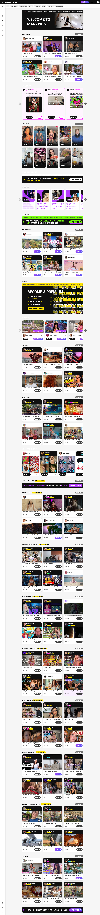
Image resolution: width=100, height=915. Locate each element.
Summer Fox (29, 548)
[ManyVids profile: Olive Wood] (45, 652)
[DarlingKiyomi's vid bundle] (56, 326)
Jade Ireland (29, 234)
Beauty (43, 6)
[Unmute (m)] (38, 111)
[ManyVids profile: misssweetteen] (45, 549)
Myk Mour (70, 520)
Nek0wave (49, 600)
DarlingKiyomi (53, 335)
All (7, 6)
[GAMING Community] (72, 196)
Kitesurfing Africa (28, 272)
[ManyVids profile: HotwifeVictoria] (66, 425)
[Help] (2, 912)
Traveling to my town (29, 823)
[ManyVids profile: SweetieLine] (45, 860)
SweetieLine (50, 860)
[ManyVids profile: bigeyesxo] (24, 520)
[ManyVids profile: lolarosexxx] (45, 257)
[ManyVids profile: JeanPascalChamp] (24, 373)
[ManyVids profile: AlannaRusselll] (24, 808)
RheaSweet (70, 779)
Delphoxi (28, 453)
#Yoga (58, 204)
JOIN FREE (75, 180)
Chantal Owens (50, 831)
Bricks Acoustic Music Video (52, 53)
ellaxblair (70, 372)
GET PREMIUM (35, 308)
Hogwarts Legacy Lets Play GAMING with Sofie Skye (38, 615)
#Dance (62, 203)
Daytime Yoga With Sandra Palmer (75, 272)
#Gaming (68, 203)
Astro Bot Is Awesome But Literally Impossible (36, 76)
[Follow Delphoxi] (37, 474)
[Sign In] (2, 39)
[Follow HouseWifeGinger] (73, 474)
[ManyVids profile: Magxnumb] (42, 453)
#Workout (54, 204)
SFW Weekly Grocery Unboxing (74, 416)
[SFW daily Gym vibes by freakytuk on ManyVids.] (27, 158)
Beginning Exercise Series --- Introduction (35, 587)
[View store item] (28, 462)
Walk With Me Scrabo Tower (31, 249)
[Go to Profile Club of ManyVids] (24, 90)
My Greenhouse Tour (50, 823)
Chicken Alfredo (27, 667)
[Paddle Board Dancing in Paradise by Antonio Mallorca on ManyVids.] (40, 136)
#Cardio (53, 208)
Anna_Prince (71, 401)
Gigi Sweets (71, 652)
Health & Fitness (23, 6)
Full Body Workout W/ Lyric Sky (74, 53)
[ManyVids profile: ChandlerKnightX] (45, 884)
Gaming (30, 6)
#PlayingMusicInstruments (43, 206)
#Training (60, 206)
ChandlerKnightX (51, 883)
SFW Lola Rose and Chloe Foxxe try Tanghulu (57, 272)
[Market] (2, 25)
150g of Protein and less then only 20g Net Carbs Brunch (61, 364)
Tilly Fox (70, 756)
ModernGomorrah (30, 425)
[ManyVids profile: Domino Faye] (66, 497)
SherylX (70, 572)
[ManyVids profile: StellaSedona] (24, 335)
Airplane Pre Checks (29, 847)
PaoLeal (49, 571)
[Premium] (2, 908)
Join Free (75, 910)
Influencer (49, 6)
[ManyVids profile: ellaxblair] (66, 373)
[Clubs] (2, 16)
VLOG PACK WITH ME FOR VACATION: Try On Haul (59, 898)
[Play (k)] (27, 111)
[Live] (2, 20)
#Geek (74, 204)
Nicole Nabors (29, 704)
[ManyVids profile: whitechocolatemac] (45, 520)
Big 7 (45, 795)
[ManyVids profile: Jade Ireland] (24, 234)
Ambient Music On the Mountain (32, 535)
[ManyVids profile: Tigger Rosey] (45, 38)
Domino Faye (71, 496)
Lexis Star (28, 756)
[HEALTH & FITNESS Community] (58, 196)
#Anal (28, 203)
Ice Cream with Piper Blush (52, 691)
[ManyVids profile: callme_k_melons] (24, 652)
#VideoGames (69, 206)
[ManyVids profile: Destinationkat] (45, 808)
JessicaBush (71, 675)
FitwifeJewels (29, 571)
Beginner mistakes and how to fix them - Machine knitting (40, 795)
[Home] (2, 6)
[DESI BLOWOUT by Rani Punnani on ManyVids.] (27, 136)
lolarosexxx (50, 256)
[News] (2, 30)
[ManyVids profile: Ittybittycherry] (24, 349)
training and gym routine (51, 587)
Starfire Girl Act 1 (49, 388)
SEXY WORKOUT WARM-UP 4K (32, 416)
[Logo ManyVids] (11, 2)
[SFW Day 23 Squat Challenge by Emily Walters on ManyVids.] (52, 136)
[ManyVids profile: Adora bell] (66, 728)
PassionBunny (29, 860)
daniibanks (50, 62)
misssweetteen (50, 548)
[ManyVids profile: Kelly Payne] (24, 728)
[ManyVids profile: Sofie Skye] (24, 600)
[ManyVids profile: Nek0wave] (45, 600)
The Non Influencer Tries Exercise (33, 563)
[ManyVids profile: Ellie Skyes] (45, 497)
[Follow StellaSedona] (42, 335)
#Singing (43, 204)
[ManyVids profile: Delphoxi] (24, 453)
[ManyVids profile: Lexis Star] (24, 756)
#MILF (28, 208)
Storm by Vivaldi (69, 535)
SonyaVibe (70, 601)
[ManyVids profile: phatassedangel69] (24, 884)
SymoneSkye (50, 373)
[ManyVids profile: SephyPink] (66, 624)
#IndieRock (39, 203)
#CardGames (69, 204)
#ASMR (32, 208)
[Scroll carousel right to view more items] (85, 104)
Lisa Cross (70, 548)
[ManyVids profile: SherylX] (66, 572)
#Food (82, 203)
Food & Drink (37, 6)
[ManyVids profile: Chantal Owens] (45, 832)
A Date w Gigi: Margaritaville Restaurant (76, 667)
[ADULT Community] (28, 196)
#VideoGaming (69, 208)
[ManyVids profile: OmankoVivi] (45, 624)
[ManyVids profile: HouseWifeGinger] (60, 453)
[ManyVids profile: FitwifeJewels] (24, 572)
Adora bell (70, 727)
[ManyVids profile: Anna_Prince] (66, 401)
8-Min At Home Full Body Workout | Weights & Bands (38, 439)
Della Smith (50, 727)
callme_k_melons (30, 652)
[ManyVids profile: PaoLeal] (45, 572)
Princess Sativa (30, 623)
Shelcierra (49, 401)
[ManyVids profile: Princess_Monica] (66, 860)
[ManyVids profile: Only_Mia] (66, 349)
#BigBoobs (25, 206)
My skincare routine (50, 743)
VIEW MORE (78, 34)
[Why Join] (2, 903)
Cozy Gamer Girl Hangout (51, 416)
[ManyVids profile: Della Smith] (45, 728)
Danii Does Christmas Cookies (52, 76)
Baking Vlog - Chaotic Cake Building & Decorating (37, 898)
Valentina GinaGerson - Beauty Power (34, 512)
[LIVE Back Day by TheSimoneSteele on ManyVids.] (65, 158)
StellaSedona (29, 335)
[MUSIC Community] (43, 196)
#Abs (53, 206)
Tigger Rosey (50, 37)
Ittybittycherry (29, 349)
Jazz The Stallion (77, 335)
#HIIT (61, 204)
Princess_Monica (72, 860)
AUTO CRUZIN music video (52, 535)
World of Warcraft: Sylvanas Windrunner (77, 615)
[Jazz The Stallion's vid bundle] (80, 326)
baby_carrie (50, 233)
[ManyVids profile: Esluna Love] (45, 425)
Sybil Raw (28, 675)
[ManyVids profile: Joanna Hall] (24, 257)
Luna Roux (70, 62)
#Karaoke (44, 203)
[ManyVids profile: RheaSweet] (66, 780)
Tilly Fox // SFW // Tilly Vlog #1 (74, 771)
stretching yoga (48, 563)
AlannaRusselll (30, 808)
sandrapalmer (71, 257)
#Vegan (83, 208)
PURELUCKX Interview (50, 771)
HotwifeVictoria (72, 425)
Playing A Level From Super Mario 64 (54, 615)
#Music (39, 204)
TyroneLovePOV (51, 349)
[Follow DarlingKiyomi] (65, 335)
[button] (98, 2)
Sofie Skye (28, 600)
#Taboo (24, 203)
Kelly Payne (29, 727)
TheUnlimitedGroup (31, 831)
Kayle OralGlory (30, 401)
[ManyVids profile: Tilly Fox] (66, 756)
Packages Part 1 (69, 795)
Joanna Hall (29, 256)
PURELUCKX (50, 756)
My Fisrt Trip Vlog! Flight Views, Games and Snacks (59, 249)
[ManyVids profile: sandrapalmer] (66, 257)
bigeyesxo (28, 520)
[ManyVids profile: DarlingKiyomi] (47, 335)
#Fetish (24, 208)
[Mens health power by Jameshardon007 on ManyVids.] (77, 136)
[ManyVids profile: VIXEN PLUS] (78, 453)
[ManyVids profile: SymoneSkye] (45, 373)
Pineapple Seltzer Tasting (72, 439)
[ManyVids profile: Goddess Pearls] (24, 38)
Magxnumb (47, 452)
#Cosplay (30, 206)
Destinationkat (50, 808)
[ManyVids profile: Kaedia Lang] (66, 704)
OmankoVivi (50, 623)
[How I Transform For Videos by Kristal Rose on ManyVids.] (40, 158)
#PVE (74, 208)
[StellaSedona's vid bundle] (33, 326)
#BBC (29, 204)
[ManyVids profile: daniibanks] (45, 61)
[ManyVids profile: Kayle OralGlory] (24, 401)
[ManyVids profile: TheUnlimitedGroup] (24, 832)
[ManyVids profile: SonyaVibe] (66, 600)
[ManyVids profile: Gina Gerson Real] (24, 497)
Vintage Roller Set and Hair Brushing (75, 76)
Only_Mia (70, 349)
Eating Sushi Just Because (72, 388)
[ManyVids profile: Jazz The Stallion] (70, 335)
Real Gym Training (70, 563)
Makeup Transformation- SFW (53, 719)
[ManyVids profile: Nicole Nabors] (24, 704)
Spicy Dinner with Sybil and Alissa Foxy (34, 691)
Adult (11, 6)
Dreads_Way (71, 38)
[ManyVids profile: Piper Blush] (45, 676)
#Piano (38, 208)
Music (15, 6)
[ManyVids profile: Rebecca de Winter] (45, 704)
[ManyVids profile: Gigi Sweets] (66, 652)
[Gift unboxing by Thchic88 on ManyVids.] (65, 136)
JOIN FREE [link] (83, 2)
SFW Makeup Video (70, 743)
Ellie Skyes (49, 496)
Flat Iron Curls (69, 719)
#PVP (74, 206)
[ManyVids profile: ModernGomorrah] (24, 425)
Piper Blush (50, 676)
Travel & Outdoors (58, 6)
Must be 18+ (75, 485)
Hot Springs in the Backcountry (74, 823)
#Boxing (54, 203)
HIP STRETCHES (48, 439)
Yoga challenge (27, 53)
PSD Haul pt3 (27, 719)
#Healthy (83, 204)
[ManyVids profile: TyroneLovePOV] (45, 349)
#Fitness (58, 203)
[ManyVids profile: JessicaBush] (66, 676)
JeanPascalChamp (30, 373)
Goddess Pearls (30, 38)
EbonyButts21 (29, 61)
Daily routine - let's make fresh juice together (37, 875)
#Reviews (43, 208)
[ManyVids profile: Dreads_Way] (66, 38)
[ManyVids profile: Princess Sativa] (24, 624)
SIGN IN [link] (93, 2)
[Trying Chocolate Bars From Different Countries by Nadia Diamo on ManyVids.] (52, 158)
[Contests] (2, 35)
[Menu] (2, 2)
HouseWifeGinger (67, 453)
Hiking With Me (48, 847)
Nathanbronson (72, 234)
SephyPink (70, 623)
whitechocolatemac (52, 520)
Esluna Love (50, 424)
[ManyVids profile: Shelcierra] (45, 401)
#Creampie (25, 204)
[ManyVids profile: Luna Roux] (66, 61)
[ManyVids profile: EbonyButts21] (24, 61)
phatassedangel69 (30, 883)
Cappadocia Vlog (28, 364)
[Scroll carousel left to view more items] (20, 104)
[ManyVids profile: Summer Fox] (24, 549)
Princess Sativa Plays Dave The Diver (34, 639)
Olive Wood (50, 652)
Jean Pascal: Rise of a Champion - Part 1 (35, 388)
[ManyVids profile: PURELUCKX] (45, 756)
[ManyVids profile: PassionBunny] (24, 860)
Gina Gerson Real (30, 497)
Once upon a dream (71, 512)
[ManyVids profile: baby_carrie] (45, 234)
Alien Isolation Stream (71, 639)
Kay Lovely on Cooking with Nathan (75, 249)
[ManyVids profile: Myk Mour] (66, 520)
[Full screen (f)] (41, 111)
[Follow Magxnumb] (55, 474)
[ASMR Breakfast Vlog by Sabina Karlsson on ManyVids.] (77, 158)
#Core (55, 206)
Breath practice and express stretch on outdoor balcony (82, 875)
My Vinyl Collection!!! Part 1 (52, 512)
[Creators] (2, 11)
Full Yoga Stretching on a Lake (74, 587)
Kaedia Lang (71, 704)
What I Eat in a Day (49, 667)
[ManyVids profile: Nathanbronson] (66, 234)
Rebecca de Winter (51, 704)
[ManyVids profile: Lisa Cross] (66, 549)
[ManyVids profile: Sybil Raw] (24, 676)
